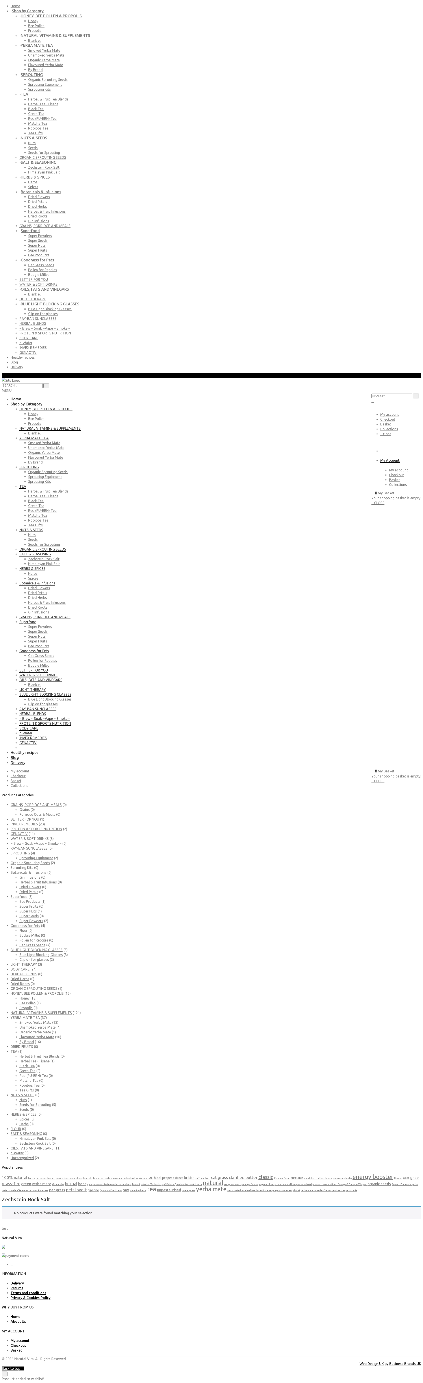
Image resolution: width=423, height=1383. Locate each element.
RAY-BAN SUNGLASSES (29, 848)
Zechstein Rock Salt (43, 167)
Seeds (33, 148)
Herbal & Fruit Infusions (47, 211)
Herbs (32, 182)
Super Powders (40, 236)
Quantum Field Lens (111, 1190)
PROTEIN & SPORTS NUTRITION (36, 829)
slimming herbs (138, 1190)
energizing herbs (342, 1178)
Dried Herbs (37, 206)
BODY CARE (20, 969)
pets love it (76, 1189)
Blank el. (34, 40)
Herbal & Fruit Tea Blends (48, 99)
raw (126, 1190)
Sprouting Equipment (45, 84)
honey (83, 1184)
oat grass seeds (232, 1184)
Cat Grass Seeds (41, 265)
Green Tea (36, 114)
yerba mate (211, 1189)
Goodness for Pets (25, 926)
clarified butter (243, 1177)
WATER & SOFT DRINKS (30, 839)
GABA (406, 1178)
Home (15, 6)
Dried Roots (37, 216)
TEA (14, 1051)
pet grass (57, 1190)
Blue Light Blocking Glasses (50, 309)
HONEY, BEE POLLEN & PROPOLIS (37, 993)
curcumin (297, 1178)
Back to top (11, 1368)
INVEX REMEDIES (24, 824)
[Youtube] (12, 1264)
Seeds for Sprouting (44, 153)
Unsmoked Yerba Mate (46, 55)
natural (213, 1182)
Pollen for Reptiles (42, 270)
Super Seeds (38, 241)
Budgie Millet (38, 275)
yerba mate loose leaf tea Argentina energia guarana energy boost (263, 1190)
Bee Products (38, 255)
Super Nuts (37, 245)
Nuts (32, 143)
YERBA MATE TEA (25, 1018)
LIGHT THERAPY (24, 964)
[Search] (416, 396)
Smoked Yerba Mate (44, 50)
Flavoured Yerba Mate (45, 65)
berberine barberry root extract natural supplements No (123, 1178)
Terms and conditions (28, 1293)
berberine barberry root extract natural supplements (64, 1178)
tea (151, 1189)
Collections (389, 429)
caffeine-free (202, 1178)
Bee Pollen (36, 26)
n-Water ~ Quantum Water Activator (182, 1184)
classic (265, 1177)
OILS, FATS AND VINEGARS (32, 1148)
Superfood (19, 897)
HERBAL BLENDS (24, 974)
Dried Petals (37, 202)
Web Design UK (372, 1364)
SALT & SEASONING (26, 1134)
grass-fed (11, 1183)
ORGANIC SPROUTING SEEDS (34, 989)
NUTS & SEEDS (22, 1095)
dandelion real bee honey (318, 1178)
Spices (33, 187)
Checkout (387, 419)
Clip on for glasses (43, 314)
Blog (14, 362)
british (189, 1177)
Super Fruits (37, 250)
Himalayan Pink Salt (44, 172)
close (387, 434)
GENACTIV (19, 834)
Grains (24, 810)
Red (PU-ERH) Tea (42, 118)
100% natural (14, 1177)
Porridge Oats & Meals (37, 814)
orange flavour (250, 1184)
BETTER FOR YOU (25, 819)
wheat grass (188, 1190)
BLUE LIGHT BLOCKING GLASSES (37, 950)
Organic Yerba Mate (44, 60)
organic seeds (379, 1184)
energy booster (372, 1176)
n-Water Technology (152, 1184)
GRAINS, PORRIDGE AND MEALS (36, 805)
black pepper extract (168, 1178)
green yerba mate (36, 1184)
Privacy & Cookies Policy (30, 1298)
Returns (17, 1288)
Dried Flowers (39, 197)
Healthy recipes (23, 357)
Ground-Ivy (58, 1184)
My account (389, 414)
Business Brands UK (405, 1364)
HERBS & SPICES (24, 1114)
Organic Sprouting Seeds (48, 80)
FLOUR (16, 1129)
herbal (71, 1183)
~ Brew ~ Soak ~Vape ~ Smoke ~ (36, 843)
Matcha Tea (37, 123)
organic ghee (266, 1184)
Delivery (17, 367)
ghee (414, 1177)
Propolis (34, 31)
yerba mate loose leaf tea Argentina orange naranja (329, 1190)
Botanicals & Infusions (28, 872)
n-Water (17, 1153)
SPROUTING (20, 853)
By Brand (35, 70)
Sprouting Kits (39, 89)
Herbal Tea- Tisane (43, 104)
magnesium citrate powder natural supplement (114, 1184)
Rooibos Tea (38, 128)
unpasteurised (169, 1190)
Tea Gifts (35, 133)
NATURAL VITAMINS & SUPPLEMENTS (41, 1013)
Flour (23, 930)
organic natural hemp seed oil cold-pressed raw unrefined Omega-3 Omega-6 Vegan (321, 1184)
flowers (398, 1178)
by (386, 1364)
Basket (385, 424)
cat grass (219, 1177)
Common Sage (282, 1178)
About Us (18, 1321)
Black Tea (36, 109)
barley (31, 1178)
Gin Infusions (38, 221)
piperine (93, 1190)
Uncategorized (22, 1158)
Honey (33, 21)
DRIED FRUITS (22, 1047)
